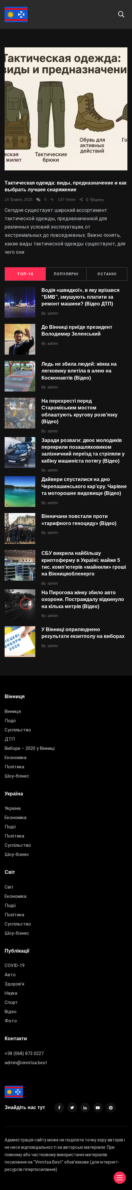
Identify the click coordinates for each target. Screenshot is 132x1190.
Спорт (11, 1002)
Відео (11, 1011)
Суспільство (18, 730)
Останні (107, 274)
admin (53, 313)
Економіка (15, 757)
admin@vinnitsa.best (26, 1062)
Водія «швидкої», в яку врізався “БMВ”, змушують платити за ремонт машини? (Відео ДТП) (80, 297)
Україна (13, 808)
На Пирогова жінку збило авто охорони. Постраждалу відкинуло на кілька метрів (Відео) (82, 599)
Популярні (66, 274)
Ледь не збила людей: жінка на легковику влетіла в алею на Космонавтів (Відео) (79, 370)
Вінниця (13, 711)
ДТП (10, 739)
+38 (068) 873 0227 (24, 1053)
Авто (10, 974)
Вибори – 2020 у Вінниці (30, 748)
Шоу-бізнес (17, 776)
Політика (14, 767)
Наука (11, 993)
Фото (11, 1021)
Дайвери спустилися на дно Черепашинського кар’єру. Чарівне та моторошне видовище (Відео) (84, 486)
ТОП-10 (25, 274)
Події (10, 720)
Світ (9, 887)
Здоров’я (14, 984)
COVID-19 (15, 965)
